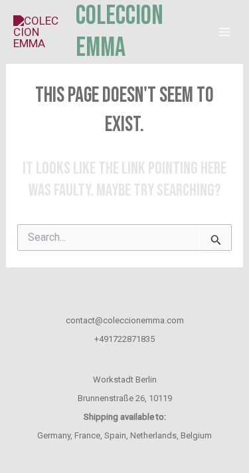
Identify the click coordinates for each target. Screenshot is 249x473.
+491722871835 (124, 339)
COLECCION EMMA (119, 32)
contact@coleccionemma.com (125, 320)
